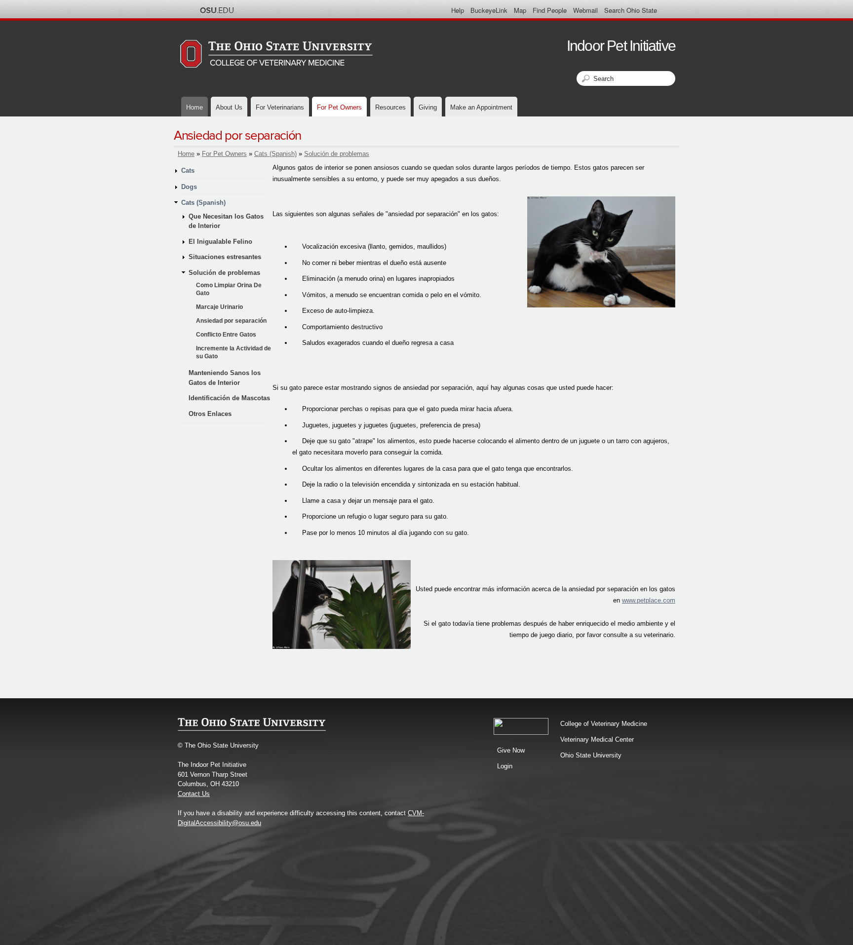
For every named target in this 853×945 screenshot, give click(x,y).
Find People (550, 10)
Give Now (511, 750)
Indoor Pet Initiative (621, 46)
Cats (187, 170)
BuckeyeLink (488, 10)
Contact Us (194, 793)
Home (194, 107)
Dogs (189, 186)
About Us (229, 107)
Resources (390, 107)
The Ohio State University (216, 10)
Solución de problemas (336, 153)
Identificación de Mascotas (229, 398)
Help (457, 10)
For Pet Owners (339, 107)
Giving (428, 107)
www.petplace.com (648, 600)
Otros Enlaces (210, 413)
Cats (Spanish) (275, 153)
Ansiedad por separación (231, 320)
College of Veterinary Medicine (603, 723)
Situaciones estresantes (225, 257)
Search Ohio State (630, 10)
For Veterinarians (280, 107)
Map (520, 10)
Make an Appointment (481, 107)
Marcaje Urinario (219, 306)
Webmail (585, 10)
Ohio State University (590, 755)
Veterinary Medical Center (597, 739)
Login (504, 766)
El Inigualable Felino (220, 241)
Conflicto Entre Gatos (226, 334)
